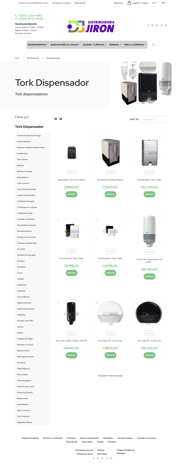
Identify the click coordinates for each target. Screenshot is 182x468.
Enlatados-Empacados (26, 255)
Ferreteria (21, 267)
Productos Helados (25, 392)
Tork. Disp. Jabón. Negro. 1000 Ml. (71, 340)
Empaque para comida (26, 237)
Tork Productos (23, 416)
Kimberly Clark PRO (25, 321)
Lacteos (20, 327)
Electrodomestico (24, 231)
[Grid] (55, 120)
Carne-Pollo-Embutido (26, 189)
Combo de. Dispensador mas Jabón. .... (149, 260)
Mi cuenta (112, 442)
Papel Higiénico (23, 368)
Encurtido (21, 249)
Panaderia (21, 362)
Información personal (84, 450)
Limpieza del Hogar (25, 338)
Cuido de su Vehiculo (25, 219)
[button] (118, 3)
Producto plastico (24, 380)
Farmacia (21, 261)
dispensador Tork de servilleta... (71, 179)
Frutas (19, 273)
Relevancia (148, 119)
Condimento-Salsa (24, 213)
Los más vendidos (125, 438)
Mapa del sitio (80, 3)
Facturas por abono (85, 454)
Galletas (20, 279)
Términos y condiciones (53, 438)
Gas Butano (22, 285)
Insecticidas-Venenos (26, 309)
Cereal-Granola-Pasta (26, 195)
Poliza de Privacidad (30, 438)
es (154, 3)
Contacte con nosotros (61, 3)
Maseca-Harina (23, 350)
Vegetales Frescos (24, 422)
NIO (163, 3)
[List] (60, 120)
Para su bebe (22, 374)
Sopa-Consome (23, 410)
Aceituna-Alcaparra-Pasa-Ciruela (31, 147)
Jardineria (21, 315)
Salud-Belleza (22, 404)
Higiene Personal (24, 303)
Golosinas (21, 291)
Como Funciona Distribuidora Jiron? (33, 3)
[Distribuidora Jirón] (91, 26)
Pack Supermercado (25, 356)
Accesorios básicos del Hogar (29, 135)
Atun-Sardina (22, 159)
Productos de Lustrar (25, 386)
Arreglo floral (22, 153)
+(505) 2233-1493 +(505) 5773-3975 (30, 17)
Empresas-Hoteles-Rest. (27, 243)
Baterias (20, 165)
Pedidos (100, 450)
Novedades (108, 438)
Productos (71, 438)
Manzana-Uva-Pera (25, 344)
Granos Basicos (23, 297)
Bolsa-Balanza (23, 177)
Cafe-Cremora (23, 183)
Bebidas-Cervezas (24, 171)
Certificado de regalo (25, 201)
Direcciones (102, 454)
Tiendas (100, 442)
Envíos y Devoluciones (89, 438)
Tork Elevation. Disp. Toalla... (149, 179)
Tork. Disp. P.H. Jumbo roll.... (110, 340)
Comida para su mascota (27, 207)
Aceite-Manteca (24, 141)
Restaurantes (22, 398)
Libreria (20, 332)
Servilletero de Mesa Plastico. (110, 179)
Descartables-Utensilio (26, 225)
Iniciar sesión (87, 442)
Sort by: (134, 119)
